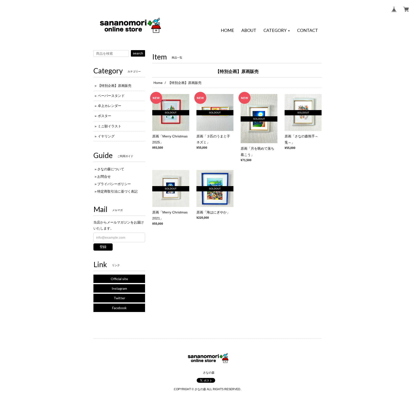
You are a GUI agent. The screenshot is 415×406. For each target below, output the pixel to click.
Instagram (119, 288)
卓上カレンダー (109, 106)
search (138, 53)
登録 (103, 247)
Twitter (119, 298)
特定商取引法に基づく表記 (117, 191)
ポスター (104, 116)
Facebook (119, 308)
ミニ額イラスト (109, 126)
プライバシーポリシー (114, 184)
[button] (276, 30)
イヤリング (106, 136)
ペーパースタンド (111, 96)
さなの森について (110, 169)
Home (158, 83)
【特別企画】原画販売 (114, 86)
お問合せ (104, 176)
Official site (119, 279)
